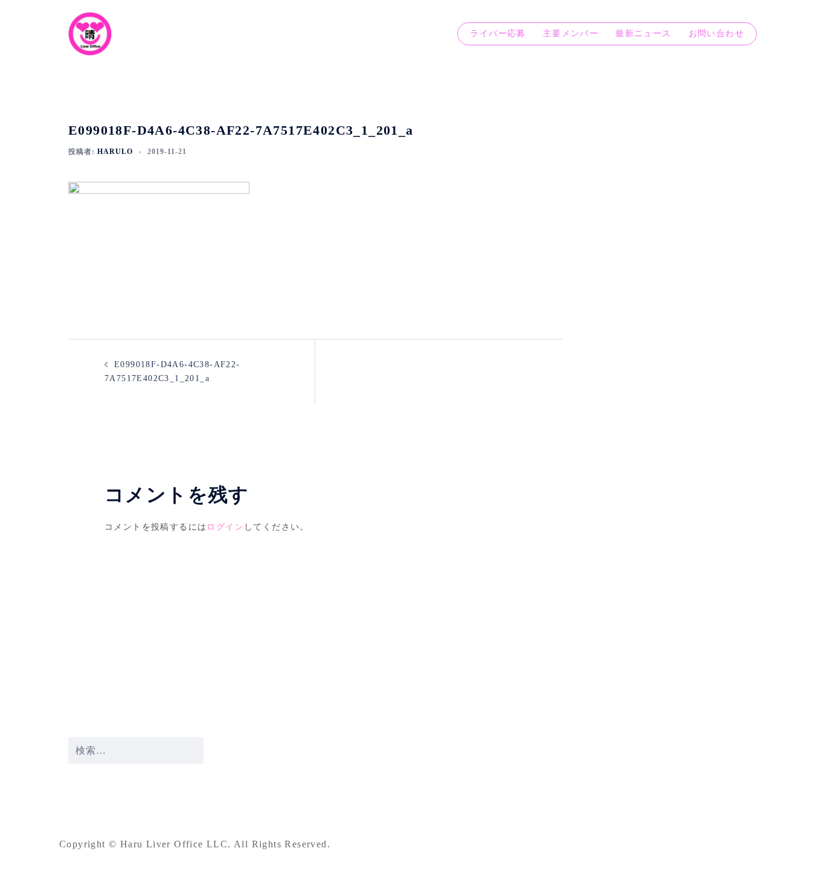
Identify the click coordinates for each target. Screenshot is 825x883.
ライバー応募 (497, 33)
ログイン (225, 526)
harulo (115, 151)
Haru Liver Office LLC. (177, 844)
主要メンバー (571, 33)
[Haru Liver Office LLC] (90, 32)
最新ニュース (643, 33)
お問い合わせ (716, 33)
